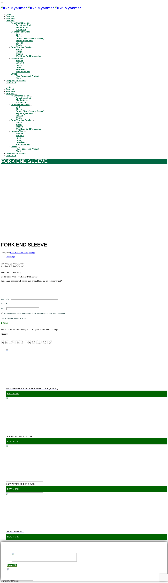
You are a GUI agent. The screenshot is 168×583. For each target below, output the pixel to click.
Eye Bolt (20, 63)
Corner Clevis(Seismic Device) (30, 38)
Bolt (18, 34)
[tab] (86, 257)
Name (4, 304)
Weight (19, 45)
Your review (6, 299)
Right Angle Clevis (24, 41)
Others (14, 74)
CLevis (19, 36)
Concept (10, 16)
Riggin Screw (22, 27)
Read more (13, 394)
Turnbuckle (21, 30)
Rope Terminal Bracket (21, 47)
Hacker (19, 65)
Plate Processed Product (27, 76)
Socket (19, 49)
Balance (19, 61)
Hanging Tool (17, 58)
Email (3, 309)
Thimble (19, 54)
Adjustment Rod (23, 25)
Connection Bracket (20, 32)
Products (10, 21)
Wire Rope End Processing (28, 56)
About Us (10, 18)
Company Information (16, 80)
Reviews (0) (10, 257)
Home (8, 14)
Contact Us (11, 83)
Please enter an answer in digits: (13, 318)
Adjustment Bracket (20, 23)
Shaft (18, 78)
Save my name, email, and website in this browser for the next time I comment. (34, 314)
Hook (18, 67)
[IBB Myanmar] (41, 8)
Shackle (19, 43)
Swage (19, 52)
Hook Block (21, 69)
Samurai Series (23, 72)
